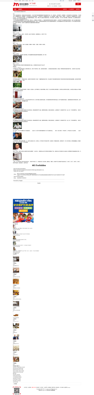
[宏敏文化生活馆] (47, 281)
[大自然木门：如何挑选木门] (47, 74)
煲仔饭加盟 (18, 378)
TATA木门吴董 (15, 129)
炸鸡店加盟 (15, 379)
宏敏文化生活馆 (16, 284)
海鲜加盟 (19, 377)
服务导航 (53, 387)
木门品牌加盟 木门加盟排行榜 (18, 98)
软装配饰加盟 (20, 368)
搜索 (78, 3)
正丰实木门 (15, 62)
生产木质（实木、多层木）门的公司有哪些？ (31, 250)
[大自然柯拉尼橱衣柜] (47, 303)
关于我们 (25, 387)
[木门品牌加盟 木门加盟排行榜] (47, 94)
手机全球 (16, 0)
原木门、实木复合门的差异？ (26, 245)
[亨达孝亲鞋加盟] (47, 314)
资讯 (30, 0)
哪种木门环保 (23, 239)
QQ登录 (66, 0)
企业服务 (29, 387)
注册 (63, 0)
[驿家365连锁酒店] (47, 292)
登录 (61, 0)
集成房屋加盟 (15, 368)
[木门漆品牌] (47, 146)
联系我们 (38, 387)
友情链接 (49, 387)
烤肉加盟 (14, 374)
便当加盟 (14, 380)
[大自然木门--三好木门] (47, 84)
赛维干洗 (49, 6)
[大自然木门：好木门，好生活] (47, 105)
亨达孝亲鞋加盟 (16, 317)
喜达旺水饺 (15, 351)
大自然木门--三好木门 (17, 88)
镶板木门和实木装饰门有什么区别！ (26, 228)
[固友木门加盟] (47, 28)
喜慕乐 (14, 262)
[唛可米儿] (47, 359)
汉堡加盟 (18, 374)
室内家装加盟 (20, 372)
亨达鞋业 (60, 6)
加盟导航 (74, 0)
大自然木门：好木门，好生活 (18, 108)
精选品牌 (70, 0)
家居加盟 (18, 11)
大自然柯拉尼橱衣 (16, 306)
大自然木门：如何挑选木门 (18, 77)
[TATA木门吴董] (47, 125)
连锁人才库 (34, 387)
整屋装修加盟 (15, 369)
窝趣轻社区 (15, 273)
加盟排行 (20, 9)
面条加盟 (19, 375)
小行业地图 (61, 387)
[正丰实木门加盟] (47, 58)
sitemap (69, 387)
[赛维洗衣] (47, 336)
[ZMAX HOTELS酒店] (47, 325)
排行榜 (23, 0)
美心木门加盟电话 (16, 160)
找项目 (26, 0)
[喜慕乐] (47, 259)
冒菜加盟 (14, 378)
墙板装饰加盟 (15, 372)
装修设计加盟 (20, 369)
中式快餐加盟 (15, 377)
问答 (32, 0)
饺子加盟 (19, 379)
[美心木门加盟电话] (47, 156)
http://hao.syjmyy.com (33, 5)
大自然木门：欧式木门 (17, 67)
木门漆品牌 (15, 150)
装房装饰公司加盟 (16, 367)
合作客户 (41, 387)
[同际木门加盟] (47, 38)
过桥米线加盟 (15, 382)
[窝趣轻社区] (47, 270)
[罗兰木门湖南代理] (47, 136)
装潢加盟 (22, 11)
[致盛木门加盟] (47, 48)
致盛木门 (14, 52)
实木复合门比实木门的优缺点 (24, 234)
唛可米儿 (14, 362)
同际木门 (14, 42)
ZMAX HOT (15, 328)
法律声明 (45, 387)
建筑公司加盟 (22, 367)
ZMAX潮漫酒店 (54, 6)
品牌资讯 (65, 9)
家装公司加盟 (15, 370)
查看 (14, 264)
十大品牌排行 (71, 9)
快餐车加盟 (15, 375)
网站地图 (57, 387)
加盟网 (19, 0)
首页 (15, 9)
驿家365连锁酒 (15, 295)
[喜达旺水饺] (47, 348)
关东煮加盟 (18, 380)
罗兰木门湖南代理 (16, 139)
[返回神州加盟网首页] (21, 4)
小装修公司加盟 (21, 370)
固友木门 (14, 31)
